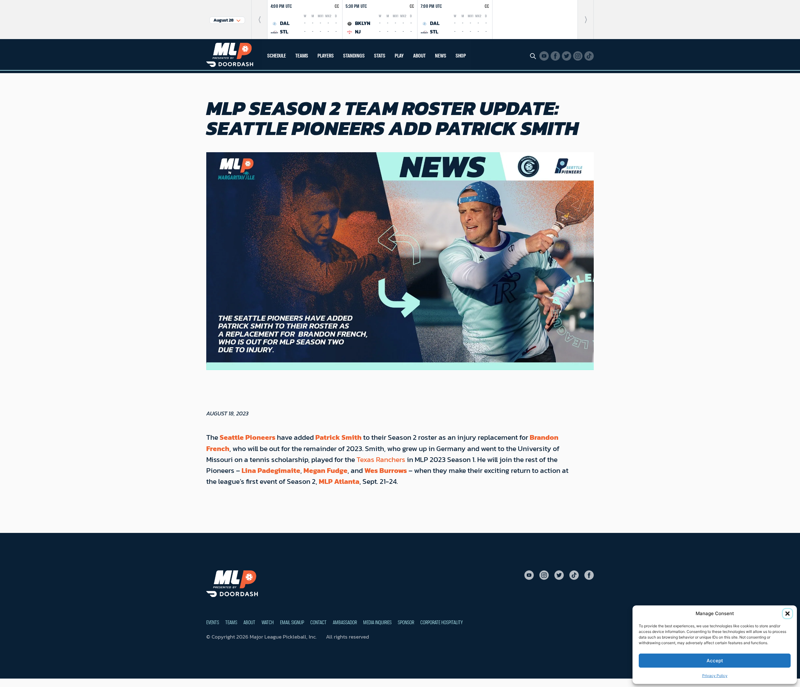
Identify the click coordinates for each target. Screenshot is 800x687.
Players (326, 56)
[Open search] (533, 56)
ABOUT (419, 56)
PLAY (399, 56)
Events (212, 622)
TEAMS (301, 56)
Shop (461, 56)
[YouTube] (544, 56)
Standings (354, 56)
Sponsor (406, 622)
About (249, 622)
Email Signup (292, 622)
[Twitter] (566, 56)
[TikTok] (589, 56)
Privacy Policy (715, 675)
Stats (379, 56)
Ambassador (345, 622)
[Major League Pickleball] (229, 54)
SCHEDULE (276, 56)
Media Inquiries (377, 622)
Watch (268, 622)
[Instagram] (577, 56)
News (440, 56)
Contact (318, 622)
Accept (715, 661)
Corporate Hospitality (441, 622)
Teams (231, 622)
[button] (787, 613)
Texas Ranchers (382, 459)
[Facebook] (555, 56)
